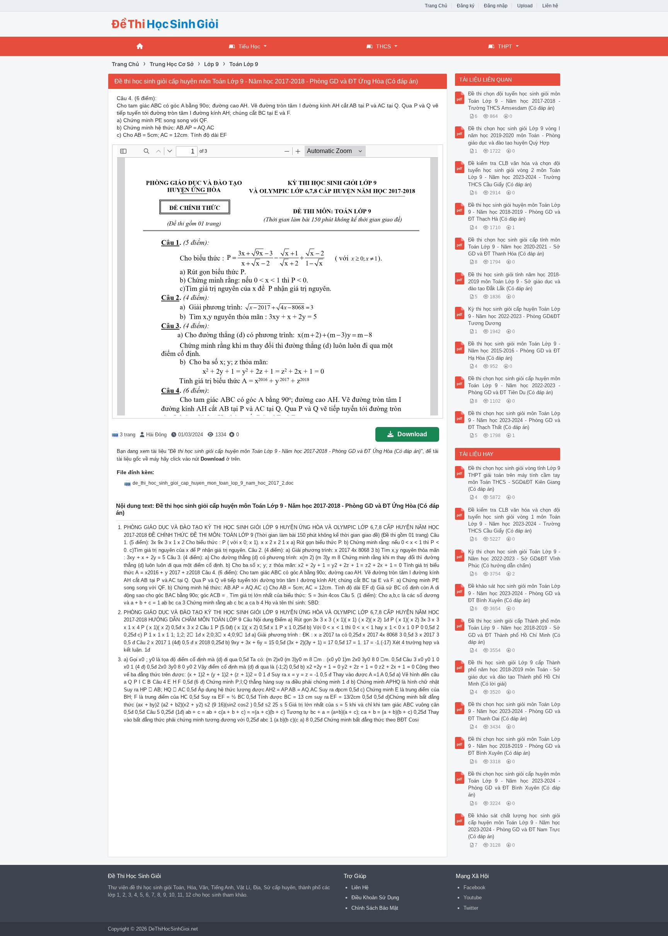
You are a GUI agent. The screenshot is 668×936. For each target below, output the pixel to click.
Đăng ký (465, 6)
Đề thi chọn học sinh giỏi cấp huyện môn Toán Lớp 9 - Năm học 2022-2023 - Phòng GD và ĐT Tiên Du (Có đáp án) (514, 385)
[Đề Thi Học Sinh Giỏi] (170, 23)
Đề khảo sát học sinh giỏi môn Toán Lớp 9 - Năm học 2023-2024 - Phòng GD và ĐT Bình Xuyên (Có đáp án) (514, 593)
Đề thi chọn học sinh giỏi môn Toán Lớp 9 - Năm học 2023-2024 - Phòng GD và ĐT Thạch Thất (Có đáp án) (514, 420)
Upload (525, 6)
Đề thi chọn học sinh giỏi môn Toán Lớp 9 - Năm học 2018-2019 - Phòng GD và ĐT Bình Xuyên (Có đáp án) (514, 746)
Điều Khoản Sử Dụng (375, 897)
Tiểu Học (249, 46)
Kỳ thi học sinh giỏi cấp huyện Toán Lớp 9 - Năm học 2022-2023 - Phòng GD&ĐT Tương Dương (514, 316)
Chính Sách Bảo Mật (374, 908)
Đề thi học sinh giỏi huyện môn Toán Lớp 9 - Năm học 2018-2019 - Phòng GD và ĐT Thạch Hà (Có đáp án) (514, 212)
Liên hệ (550, 6)
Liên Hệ (359, 887)
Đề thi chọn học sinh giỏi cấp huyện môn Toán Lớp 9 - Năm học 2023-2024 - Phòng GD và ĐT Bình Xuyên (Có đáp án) (514, 784)
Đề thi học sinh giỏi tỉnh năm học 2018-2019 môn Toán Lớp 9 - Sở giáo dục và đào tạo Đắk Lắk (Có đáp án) (514, 281)
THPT (505, 46)
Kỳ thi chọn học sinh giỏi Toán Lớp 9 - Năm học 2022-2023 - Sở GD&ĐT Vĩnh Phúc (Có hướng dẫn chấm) (514, 558)
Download (412, 434)
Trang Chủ (436, 6)
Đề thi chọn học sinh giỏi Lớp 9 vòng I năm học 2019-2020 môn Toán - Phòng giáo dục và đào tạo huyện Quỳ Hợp (514, 135)
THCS (383, 46)
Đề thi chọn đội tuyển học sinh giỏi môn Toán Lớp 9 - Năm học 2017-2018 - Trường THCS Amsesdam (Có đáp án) (514, 101)
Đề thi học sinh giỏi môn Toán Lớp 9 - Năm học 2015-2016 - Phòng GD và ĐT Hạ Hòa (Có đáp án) (514, 351)
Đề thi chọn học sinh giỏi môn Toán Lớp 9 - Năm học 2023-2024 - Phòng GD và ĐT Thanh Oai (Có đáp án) (514, 711)
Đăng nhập (496, 6)
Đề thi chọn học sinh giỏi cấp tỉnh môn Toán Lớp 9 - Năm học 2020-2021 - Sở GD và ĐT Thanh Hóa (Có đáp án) (514, 247)
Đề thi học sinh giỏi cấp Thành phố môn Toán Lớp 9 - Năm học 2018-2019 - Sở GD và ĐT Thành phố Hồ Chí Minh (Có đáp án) (514, 631)
